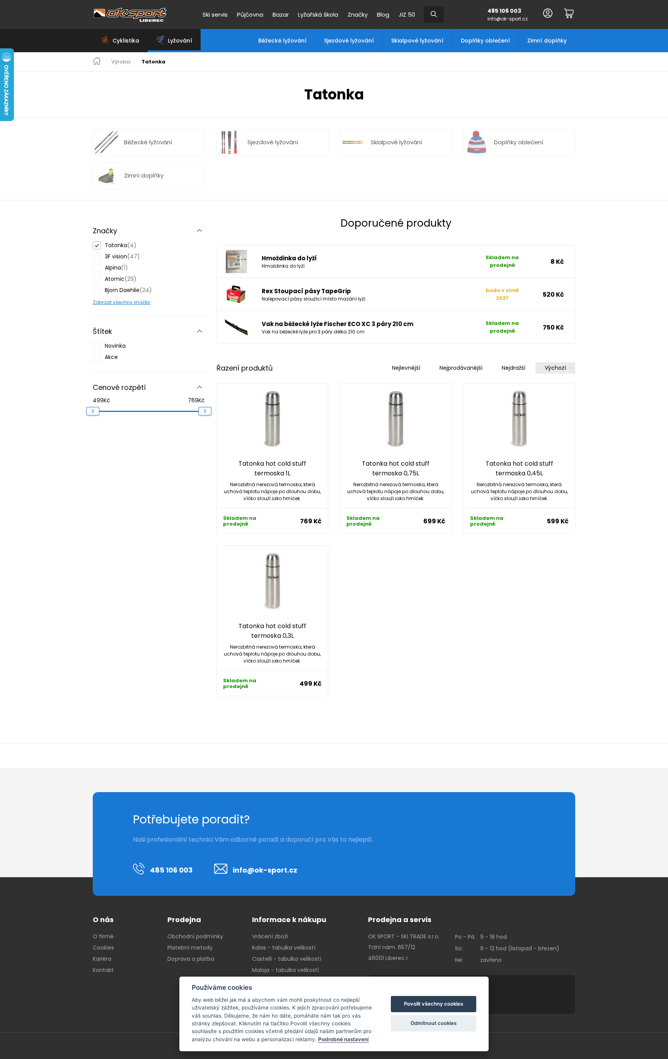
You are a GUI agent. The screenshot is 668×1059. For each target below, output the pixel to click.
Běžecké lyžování (282, 40)
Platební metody (190, 947)
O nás (103, 919)
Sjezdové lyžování (349, 40)
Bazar (281, 14)
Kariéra (102, 959)
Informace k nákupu (289, 919)
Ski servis (215, 14)
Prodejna (184, 919)
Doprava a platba (190, 959)
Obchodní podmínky (195, 936)
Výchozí (555, 368)
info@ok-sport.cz (507, 18)
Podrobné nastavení (343, 1039)
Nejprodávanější (461, 368)
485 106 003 (504, 11)
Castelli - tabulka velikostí (286, 959)
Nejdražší (513, 368)
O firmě (103, 936)
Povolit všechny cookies (433, 1004)
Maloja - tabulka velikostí (285, 970)
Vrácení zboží (270, 936)
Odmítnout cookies (434, 1023)
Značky (358, 14)
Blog (383, 14)
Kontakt (103, 970)
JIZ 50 (407, 14)
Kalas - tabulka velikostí (283, 947)
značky (141, 302)
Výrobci (121, 62)
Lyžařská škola (318, 14)
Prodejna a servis (399, 919)
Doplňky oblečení (485, 40)
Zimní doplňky (547, 40)
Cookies (103, 947)
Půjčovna (250, 14)
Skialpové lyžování (417, 40)
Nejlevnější (406, 368)
